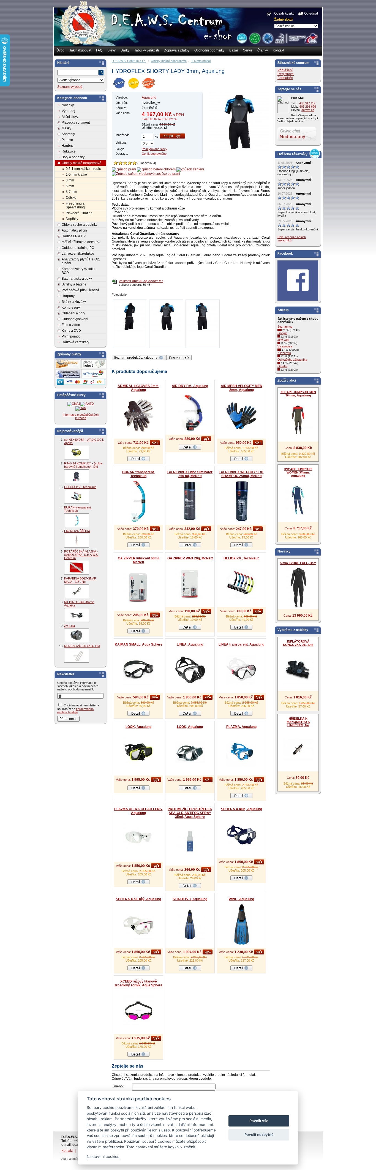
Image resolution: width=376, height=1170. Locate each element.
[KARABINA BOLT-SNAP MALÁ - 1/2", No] (77, 591)
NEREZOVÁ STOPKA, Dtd (82, 646)
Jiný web (283, 339)
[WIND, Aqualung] (241, 924)
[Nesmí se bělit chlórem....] (156, 169)
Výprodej (68, 111)
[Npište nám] (296, 140)
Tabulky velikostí (146, 50)
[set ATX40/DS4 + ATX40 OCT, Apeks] (77, 452)
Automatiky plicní (74, 230)
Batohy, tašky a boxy (77, 279)
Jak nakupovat (80, 50)
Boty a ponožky (73, 157)
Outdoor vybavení (75, 319)
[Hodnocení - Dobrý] (125, 163)
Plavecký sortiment (76, 122)
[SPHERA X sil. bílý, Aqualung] (138, 924)
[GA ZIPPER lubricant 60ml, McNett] (138, 587)
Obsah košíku (284, 13)
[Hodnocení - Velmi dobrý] (129, 163)
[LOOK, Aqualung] (138, 752)
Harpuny (68, 296)
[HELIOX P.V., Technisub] (77, 496)
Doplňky (72, 219)
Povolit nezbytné (259, 1134)
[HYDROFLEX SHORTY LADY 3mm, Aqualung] (239, 151)
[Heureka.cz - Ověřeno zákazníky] (241, 38)
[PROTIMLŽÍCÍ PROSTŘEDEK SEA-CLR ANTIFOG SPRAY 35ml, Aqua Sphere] (190, 842)
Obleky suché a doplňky (79, 225)
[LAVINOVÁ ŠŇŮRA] (77, 540)
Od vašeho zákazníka (292, 359)
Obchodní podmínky (209, 50)
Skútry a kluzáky (74, 302)
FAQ (99, 50)
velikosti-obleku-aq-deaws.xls (141, 281)
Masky (66, 128)
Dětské (71, 198)
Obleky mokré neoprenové (81, 163)
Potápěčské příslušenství (80, 290)
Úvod (60, 50)
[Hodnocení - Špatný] (120, 163)
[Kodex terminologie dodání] (267, 38)
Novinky (68, 105)
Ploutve (67, 140)
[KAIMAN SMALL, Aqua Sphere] (138, 669)
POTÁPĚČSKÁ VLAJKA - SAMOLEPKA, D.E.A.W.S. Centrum (81, 555)
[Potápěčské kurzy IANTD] (87, 403)
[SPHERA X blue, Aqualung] (241, 834)
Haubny (67, 146)
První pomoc (71, 336)
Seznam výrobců (69, 87)
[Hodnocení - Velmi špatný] (115, 163)
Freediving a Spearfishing (75, 205)
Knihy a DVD (71, 331)
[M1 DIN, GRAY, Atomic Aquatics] (77, 615)
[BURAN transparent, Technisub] (77, 520)
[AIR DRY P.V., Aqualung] (190, 411)
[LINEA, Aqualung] (190, 669)
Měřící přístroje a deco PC (81, 242)
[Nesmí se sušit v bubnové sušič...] (146, 174)
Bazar (233, 50)
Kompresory (71, 307)
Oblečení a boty (73, 313)
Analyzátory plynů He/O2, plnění (81, 261)
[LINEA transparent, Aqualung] (241, 669)
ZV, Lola (69, 625)
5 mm (70, 186)
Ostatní (282, 366)
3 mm (70, 180)
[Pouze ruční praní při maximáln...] (124, 169)
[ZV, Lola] (77, 635)
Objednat (311, 13)
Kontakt (278, 50)
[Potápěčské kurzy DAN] (80, 408)
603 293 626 (307, 106)
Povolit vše (258, 1121)
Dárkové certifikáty (75, 342)
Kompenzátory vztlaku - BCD (79, 271)
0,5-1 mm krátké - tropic (83, 169)
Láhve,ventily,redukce (78, 253)
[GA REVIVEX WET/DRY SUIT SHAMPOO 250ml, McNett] (241, 501)
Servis (247, 50)
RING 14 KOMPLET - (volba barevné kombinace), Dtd (83, 465)
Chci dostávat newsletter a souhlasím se (78, 709)
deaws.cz (307, 109)
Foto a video (71, 325)
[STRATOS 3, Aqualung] (190, 924)
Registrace (285, 74)
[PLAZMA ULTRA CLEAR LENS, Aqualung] (138, 838)
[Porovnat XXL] (179, 359)
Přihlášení (285, 70)
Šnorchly (68, 134)
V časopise (284, 346)
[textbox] (77, 72)
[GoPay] (81, 384)
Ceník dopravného (154, 153)
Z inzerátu (284, 353)
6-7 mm (71, 192)
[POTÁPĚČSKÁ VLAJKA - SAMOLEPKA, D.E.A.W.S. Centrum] (77, 567)
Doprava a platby (176, 50)
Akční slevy (70, 117)
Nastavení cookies (103, 1156)
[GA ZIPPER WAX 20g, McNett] (190, 583)
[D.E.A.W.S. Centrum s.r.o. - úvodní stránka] (83, 26)
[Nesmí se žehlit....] (190, 169)
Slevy (111, 50)
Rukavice (69, 151)
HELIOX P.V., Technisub (80, 487)
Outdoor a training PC (78, 248)
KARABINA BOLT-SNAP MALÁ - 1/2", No (80, 580)
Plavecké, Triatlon (79, 213)
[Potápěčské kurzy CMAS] (73, 403)
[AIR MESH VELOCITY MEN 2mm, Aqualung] (241, 415)
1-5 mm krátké (76, 174)
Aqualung (149, 97)
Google (282, 333)
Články (262, 50)
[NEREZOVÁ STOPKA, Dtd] (77, 655)
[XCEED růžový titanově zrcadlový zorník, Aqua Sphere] (138, 1010)
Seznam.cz (285, 326)
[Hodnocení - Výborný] (134, 163)
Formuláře (285, 78)
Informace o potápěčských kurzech (81, 416)
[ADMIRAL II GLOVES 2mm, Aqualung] (138, 415)
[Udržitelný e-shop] (254, 38)
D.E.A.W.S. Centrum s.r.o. (129, 60)
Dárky (125, 50)
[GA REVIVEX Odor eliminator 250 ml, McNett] (190, 501)
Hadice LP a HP (74, 236)
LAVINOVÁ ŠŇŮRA (77, 531)
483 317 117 (307, 103)
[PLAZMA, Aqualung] (241, 752)
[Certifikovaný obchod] (296, 37)
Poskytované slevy (154, 149)
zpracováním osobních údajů (75, 710)
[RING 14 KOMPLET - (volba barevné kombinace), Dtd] (77, 476)
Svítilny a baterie (74, 284)
